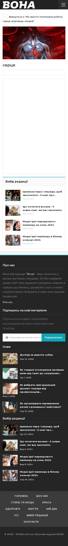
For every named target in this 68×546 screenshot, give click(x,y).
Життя (33, 508)
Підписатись (53, 337)
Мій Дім (51, 508)
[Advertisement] (31, 103)
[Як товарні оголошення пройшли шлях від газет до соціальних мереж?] (10, 373)
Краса (46, 502)
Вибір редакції (37, 515)
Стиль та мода (22, 502)
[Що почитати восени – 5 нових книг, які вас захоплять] (12, 210)
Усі (16, 515)
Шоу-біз (42, 496)
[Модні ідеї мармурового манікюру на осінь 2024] (12, 225)
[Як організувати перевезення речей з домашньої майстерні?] (10, 407)
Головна (21, 496)
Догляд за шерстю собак (36, 354)
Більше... (8, 302)
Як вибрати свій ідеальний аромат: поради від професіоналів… (37, 388)
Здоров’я (12, 508)
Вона (30, 274)
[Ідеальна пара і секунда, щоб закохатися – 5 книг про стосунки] (12, 195)
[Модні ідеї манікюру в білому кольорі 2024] (12, 240)
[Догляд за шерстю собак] (10, 358)
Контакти (31, 521)
